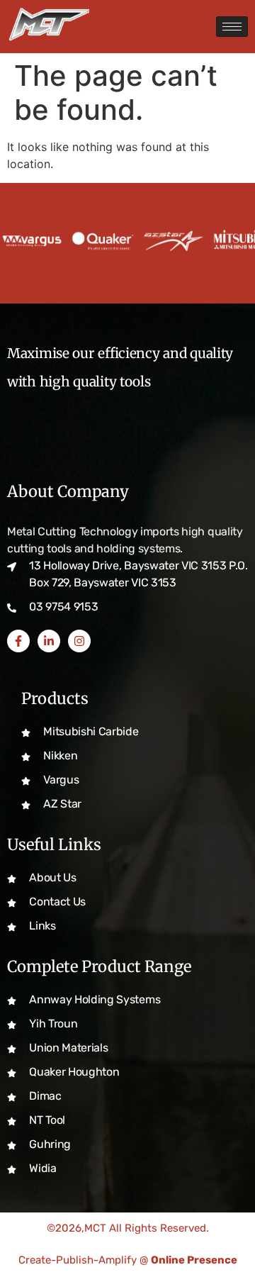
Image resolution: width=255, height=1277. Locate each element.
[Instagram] (79, 641)
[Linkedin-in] (49, 641)
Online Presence (194, 1260)
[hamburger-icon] (232, 26)
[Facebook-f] (18, 641)
